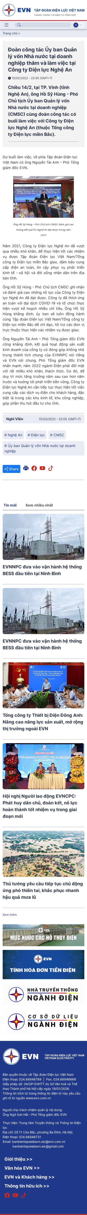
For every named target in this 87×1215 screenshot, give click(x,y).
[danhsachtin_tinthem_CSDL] (43, 1021)
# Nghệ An (13, 435)
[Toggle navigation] (6, 25)
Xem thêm (10, 914)
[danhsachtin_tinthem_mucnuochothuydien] (43, 935)
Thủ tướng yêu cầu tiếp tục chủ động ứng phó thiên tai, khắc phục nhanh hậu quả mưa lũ (43, 890)
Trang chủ (10, 33)
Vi (76, 25)
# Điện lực (36, 435)
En (81, 25)
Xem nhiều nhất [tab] (39, 505)
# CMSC (57, 435)
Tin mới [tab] (10, 505)
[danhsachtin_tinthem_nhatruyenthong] (43, 994)
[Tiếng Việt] (43, 9)
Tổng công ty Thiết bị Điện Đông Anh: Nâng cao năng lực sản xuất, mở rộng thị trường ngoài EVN (43, 722)
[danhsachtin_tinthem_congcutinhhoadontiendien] (43, 964)
